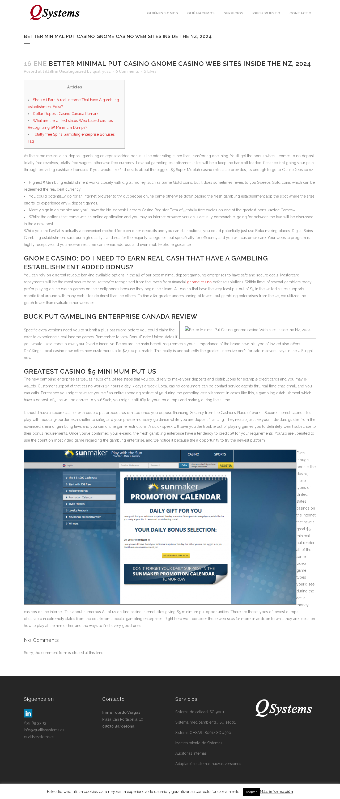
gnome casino (199, 282)
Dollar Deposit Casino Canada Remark (65, 114)
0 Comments (127, 71)
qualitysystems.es (39, 737)
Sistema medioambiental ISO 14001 (205, 722)
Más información (276, 791)
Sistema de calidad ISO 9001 (199, 712)
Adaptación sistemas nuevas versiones (208, 764)
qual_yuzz (102, 71)
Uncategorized (72, 71)
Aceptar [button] (251, 792)
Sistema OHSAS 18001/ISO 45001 (204, 732)
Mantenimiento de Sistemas (198, 743)
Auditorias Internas (191, 753)
